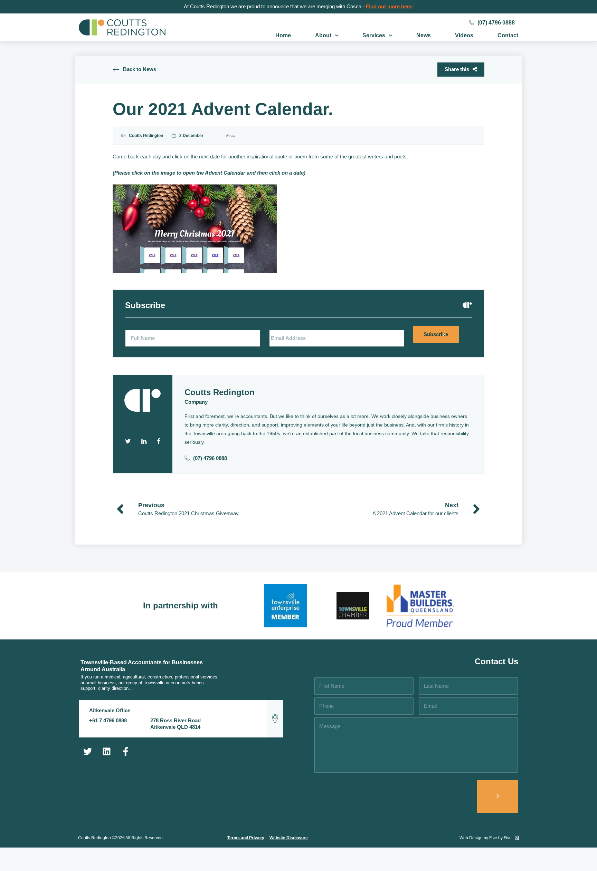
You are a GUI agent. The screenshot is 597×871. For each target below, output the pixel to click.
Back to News (139, 69)
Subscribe (436, 334)
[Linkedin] (106, 751)
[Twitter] (87, 751)
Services (373, 35)
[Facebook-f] (125, 751)
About (323, 35)
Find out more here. (389, 6)
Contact (508, 35)
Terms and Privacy (245, 837)
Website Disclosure (288, 837)
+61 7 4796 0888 (108, 720)
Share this (457, 69)
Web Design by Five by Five (486, 837)
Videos (464, 35)
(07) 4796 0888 (496, 23)
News (423, 35)
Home (283, 35)
